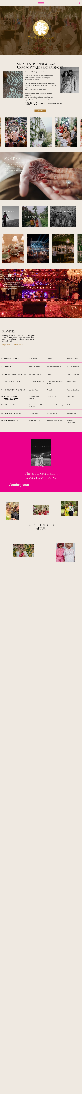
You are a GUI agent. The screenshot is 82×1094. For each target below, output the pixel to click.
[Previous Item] (5, 216)
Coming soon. (19, 485)
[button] (78, 198)
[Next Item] (74, 216)
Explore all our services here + (13, 345)
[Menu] (41, 3)
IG (79, 3)
